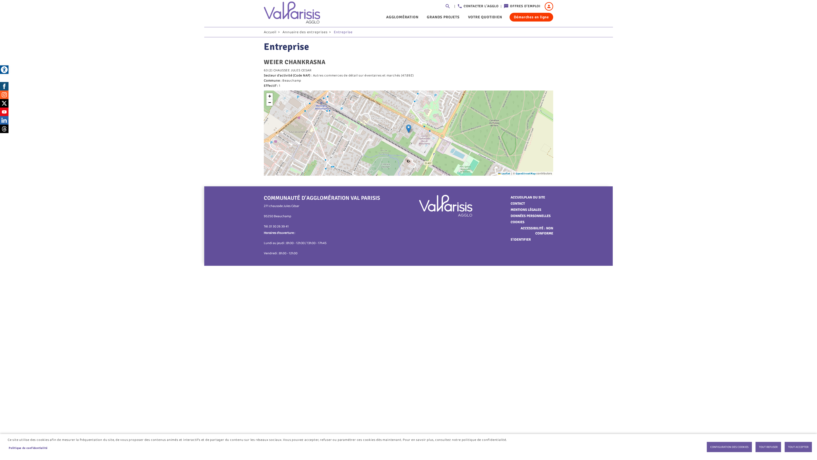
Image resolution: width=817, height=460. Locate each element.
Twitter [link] (4, 103)
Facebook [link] (4, 86)
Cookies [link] (517, 222)
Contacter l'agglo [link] (481, 6)
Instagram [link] (4, 95)
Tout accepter (798, 447)
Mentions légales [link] (526, 210)
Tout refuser (768, 447)
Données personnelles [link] (531, 216)
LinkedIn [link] (4, 120)
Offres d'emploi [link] (525, 6)
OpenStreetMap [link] (526, 173)
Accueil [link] (270, 32)
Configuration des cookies (729, 447)
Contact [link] (518, 203)
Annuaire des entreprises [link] (305, 32)
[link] (4, 69)
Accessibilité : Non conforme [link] (537, 231)
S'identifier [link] (521, 239)
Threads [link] (4, 129)
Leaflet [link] (505, 173)
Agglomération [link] (402, 17)
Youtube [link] (4, 112)
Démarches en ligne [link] (531, 17)
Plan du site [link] (534, 197)
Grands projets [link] (443, 17)
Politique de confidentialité (28, 448)
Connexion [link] (549, 6)
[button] (408, 128)
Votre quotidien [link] (485, 17)
